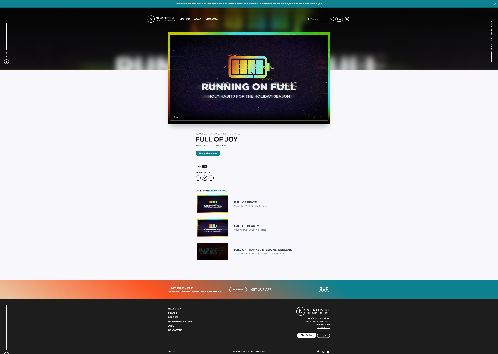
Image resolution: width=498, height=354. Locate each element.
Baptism (173, 317)
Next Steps (212, 19)
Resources (201, 133)
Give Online (306, 335)
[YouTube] (328, 351)
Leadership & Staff (180, 321)
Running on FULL (231, 133)
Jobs (171, 326)
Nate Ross (221, 145)
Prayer (172, 313)
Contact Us (175, 330)
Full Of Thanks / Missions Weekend (263, 249)
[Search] (331, 19)
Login (323, 335)
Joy (204, 166)
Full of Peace (245, 202)
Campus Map (323, 327)
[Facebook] (318, 351)
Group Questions (208, 153)
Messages (215, 133)
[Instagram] (322, 351)
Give (339, 19)
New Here (185, 19)
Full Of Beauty (246, 226)
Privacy (171, 351)
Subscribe (238, 289)
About (197, 19)
